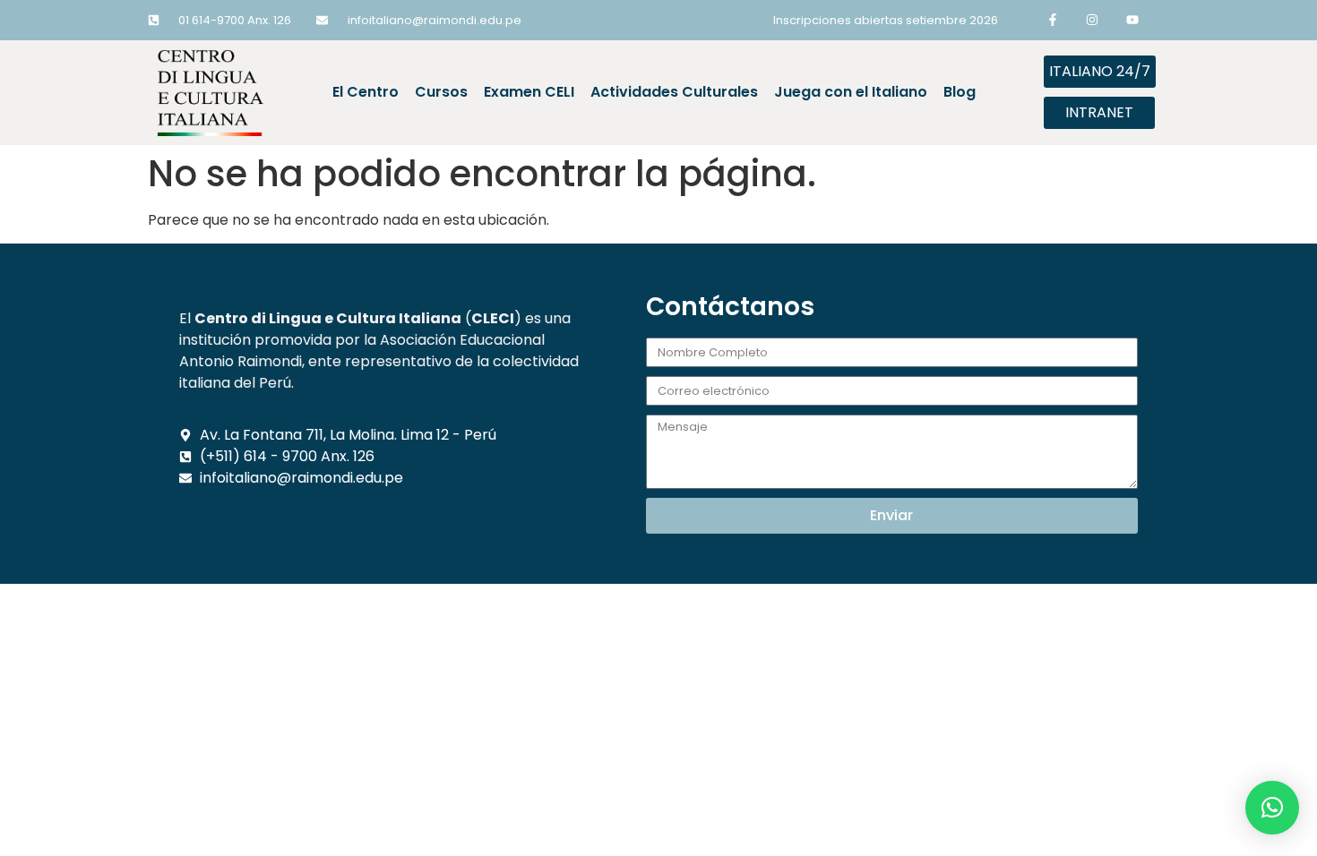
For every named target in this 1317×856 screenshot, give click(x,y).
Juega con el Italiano (850, 91)
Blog (959, 91)
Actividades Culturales (674, 91)
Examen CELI (529, 91)
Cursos (441, 91)
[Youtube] (1133, 20)
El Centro (365, 91)
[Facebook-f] (1052, 20)
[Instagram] (1092, 20)
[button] (1272, 808)
